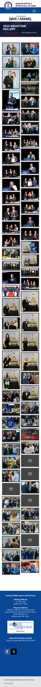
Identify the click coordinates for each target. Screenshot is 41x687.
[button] (7, 652)
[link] (8, 9)
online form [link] (19, 644)
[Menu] (34, 11)
